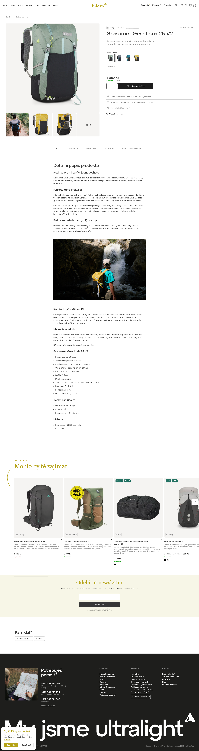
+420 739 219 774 (50, 692)
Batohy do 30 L (24, 639)
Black (115, 564)
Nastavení (7, 740)
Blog (164, 682)
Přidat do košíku (138, 86)
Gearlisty (145, 5)
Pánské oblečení (107, 674)
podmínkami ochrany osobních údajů (99, 610)
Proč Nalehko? (168, 674)
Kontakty (135, 674)
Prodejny (168, 5)
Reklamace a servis (139, 687)
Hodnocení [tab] (91, 148)
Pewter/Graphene (168, 560)
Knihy (102, 690)
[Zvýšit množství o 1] (116, 86)
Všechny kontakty (48, 706)
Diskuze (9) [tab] (109, 148)
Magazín (156, 5)
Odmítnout (26, 745)
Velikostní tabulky (108, 695)
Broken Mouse (175, 746)
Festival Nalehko (169, 684)
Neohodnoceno (132, 28)
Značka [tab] (132, 148)
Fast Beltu (108, 320)
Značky (103, 692)
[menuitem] (5, 5)
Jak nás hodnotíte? (171, 677)
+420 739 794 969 (50, 699)
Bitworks (157, 746)
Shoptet (190, 746)
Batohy (39, 639)
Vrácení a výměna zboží (141, 684)
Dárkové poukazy (107, 687)
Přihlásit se (99, 605)
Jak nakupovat (137, 677)
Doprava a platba (138, 679)
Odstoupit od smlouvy (141, 697)
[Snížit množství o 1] (107, 86)
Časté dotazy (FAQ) (140, 692)
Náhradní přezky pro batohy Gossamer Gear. (74, 345)
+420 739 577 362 (50, 683)
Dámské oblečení (107, 677)
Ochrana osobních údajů (142, 690)
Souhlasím (11, 745)
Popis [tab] (58, 148)
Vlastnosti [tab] (73, 148)
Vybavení (104, 684)
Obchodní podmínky (140, 682)
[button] (195, 502)
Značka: (185, 27)
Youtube (43, 746)
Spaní (102, 679)
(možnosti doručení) (145, 102)
